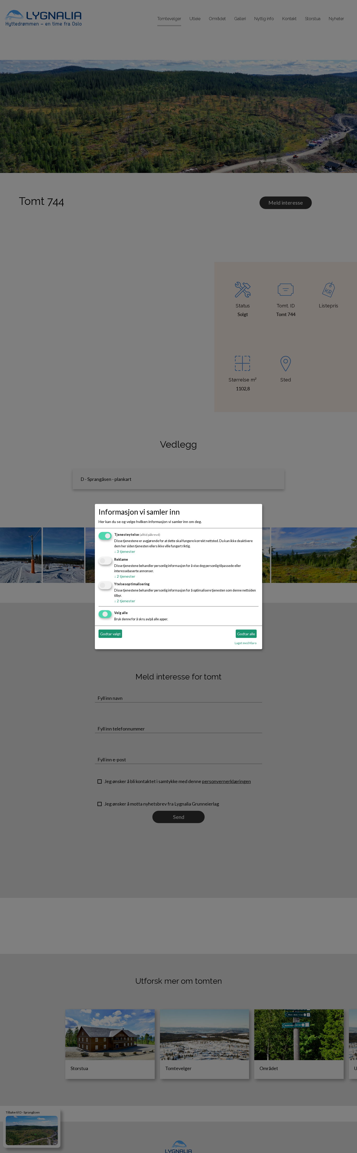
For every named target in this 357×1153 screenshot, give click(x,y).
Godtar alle (246, 634)
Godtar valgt (110, 634)
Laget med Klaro (245, 643)
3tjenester (124, 551)
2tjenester (124, 576)
